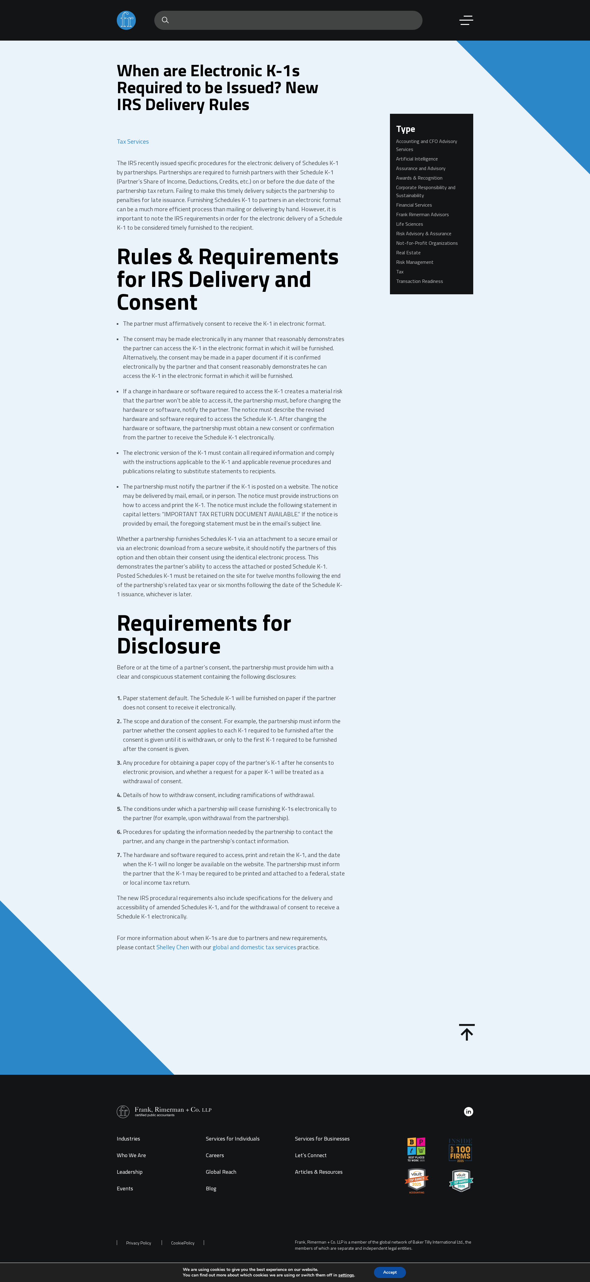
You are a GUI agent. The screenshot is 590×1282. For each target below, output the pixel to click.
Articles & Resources (319, 1172)
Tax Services (133, 141)
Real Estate (408, 252)
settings (346, 1275)
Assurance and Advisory (421, 168)
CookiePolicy (183, 1243)
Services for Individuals (233, 1138)
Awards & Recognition (419, 177)
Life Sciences (409, 224)
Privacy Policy (138, 1243)
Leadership (130, 1172)
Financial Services (414, 204)
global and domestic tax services (254, 947)
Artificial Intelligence (417, 158)
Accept (390, 1272)
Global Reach (221, 1172)
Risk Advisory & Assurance (423, 233)
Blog (211, 1188)
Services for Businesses (322, 1138)
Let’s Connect (311, 1155)
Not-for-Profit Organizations (427, 243)
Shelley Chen (172, 947)
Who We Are (131, 1155)
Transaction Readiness (419, 281)
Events (125, 1188)
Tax (399, 271)
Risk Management (415, 262)
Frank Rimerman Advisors (422, 214)
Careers (215, 1155)
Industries (128, 1138)
